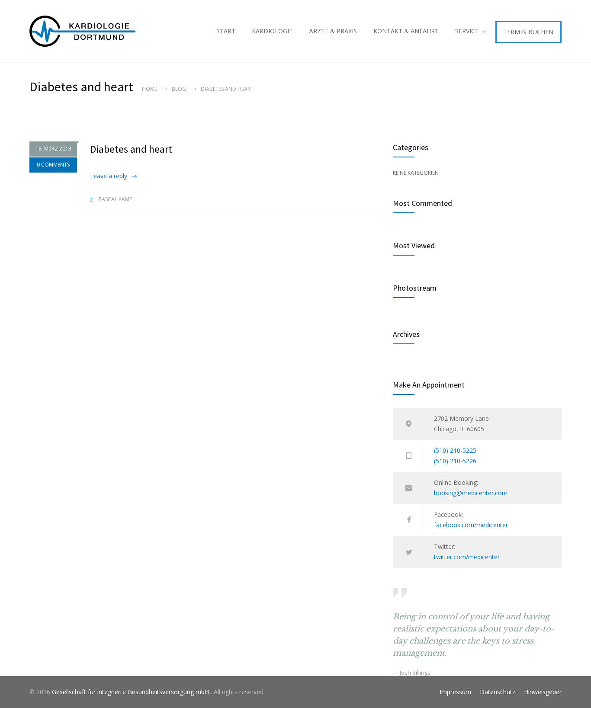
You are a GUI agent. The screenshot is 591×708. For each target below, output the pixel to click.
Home (149, 89)
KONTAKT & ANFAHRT (406, 31)
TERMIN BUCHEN (528, 32)
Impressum (455, 692)
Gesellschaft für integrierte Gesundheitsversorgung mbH (131, 692)
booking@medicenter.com (470, 493)
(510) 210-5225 (455, 450)
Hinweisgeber (543, 692)
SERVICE (467, 31)
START (225, 31)
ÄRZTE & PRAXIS (333, 31)
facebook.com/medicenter (471, 525)
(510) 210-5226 (455, 461)
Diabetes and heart (131, 149)
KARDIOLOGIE (272, 31)
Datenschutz (497, 692)
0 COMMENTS (53, 164)
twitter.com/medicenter (467, 557)
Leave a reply (108, 176)
